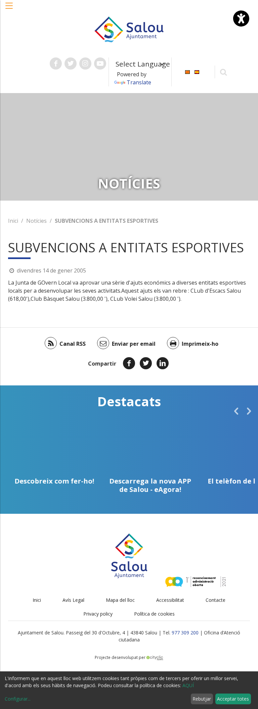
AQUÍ (188, 685)
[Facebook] (129, 363)
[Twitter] (146, 363)
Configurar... (18, 699)
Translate (139, 82)
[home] (129, 29)
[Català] (187, 71)
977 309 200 (185, 632)
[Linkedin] (163, 363)
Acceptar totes (233, 699)
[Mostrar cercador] (223, 71)
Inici (13, 220)
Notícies (36, 220)
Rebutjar (201, 699)
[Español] (197, 71)
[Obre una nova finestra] (56, 63)
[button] (9, 9)
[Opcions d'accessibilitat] (241, 18)
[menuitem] (187, 71)
